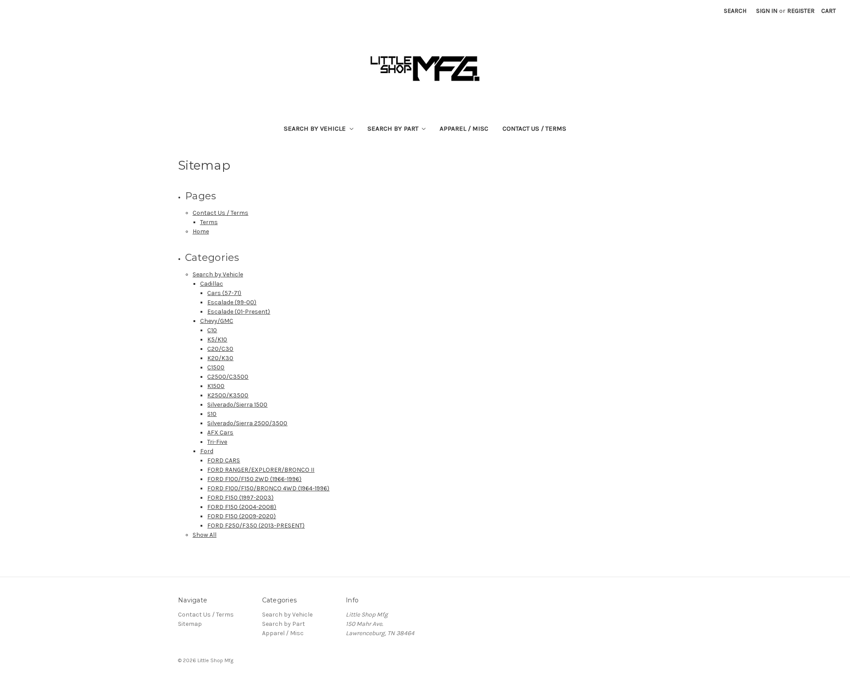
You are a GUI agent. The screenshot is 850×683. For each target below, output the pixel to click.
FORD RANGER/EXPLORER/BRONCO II (260, 469)
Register (801, 11)
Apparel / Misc (464, 128)
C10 (212, 330)
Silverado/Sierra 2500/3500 (247, 423)
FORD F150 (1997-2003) (240, 497)
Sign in (766, 11)
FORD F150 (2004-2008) (241, 507)
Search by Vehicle (316, 128)
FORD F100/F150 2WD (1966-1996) (254, 479)
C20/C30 (220, 349)
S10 (211, 414)
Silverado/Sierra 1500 (237, 404)
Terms (209, 222)
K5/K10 (217, 339)
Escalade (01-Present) (238, 311)
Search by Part (393, 128)
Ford (206, 451)
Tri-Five (217, 442)
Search (735, 11)
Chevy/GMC (216, 321)
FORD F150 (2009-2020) (241, 516)
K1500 (215, 386)
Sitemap (190, 624)
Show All (204, 535)
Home (201, 231)
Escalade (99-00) (231, 302)
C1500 (215, 367)
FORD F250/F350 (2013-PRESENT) (256, 525)
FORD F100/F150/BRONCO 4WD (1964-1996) (268, 488)
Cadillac (211, 283)
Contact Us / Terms (534, 128)
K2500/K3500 (227, 395)
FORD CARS (223, 460)
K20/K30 (220, 358)
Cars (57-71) (224, 293)
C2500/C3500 (227, 376)
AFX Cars (220, 432)
